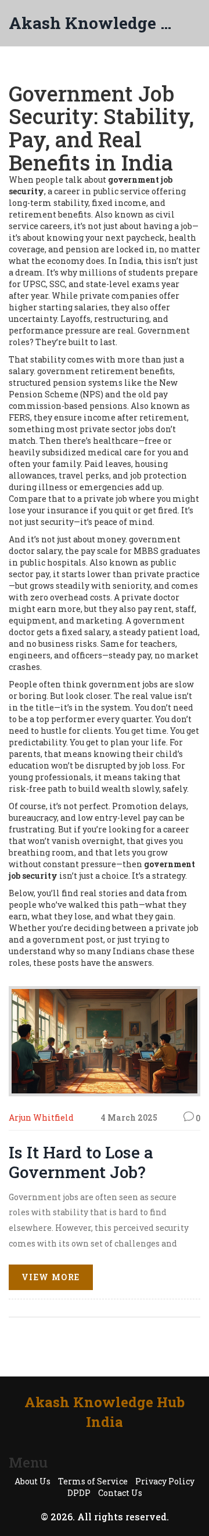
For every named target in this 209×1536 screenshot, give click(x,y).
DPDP (79, 1492)
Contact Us (120, 1492)
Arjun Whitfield (41, 1117)
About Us (33, 1481)
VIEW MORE (50, 1277)
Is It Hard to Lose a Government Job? (81, 1162)
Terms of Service (93, 1481)
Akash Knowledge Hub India (93, 23)
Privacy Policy (164, 1481)
